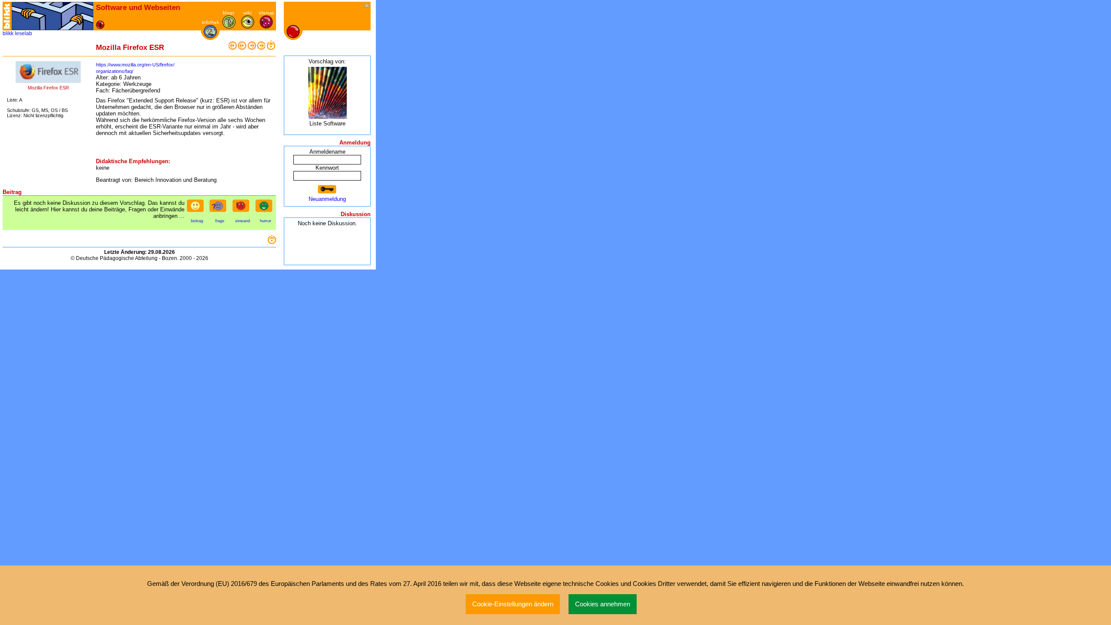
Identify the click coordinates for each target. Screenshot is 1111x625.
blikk (8, 33)
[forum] (229, 26)
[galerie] (247, 26)
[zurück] (242, 48)
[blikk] (7, 16)
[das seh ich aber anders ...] (242, 208)
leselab (23, 33)
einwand (242, 221)
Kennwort (327, 167)
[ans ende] (261, 48)
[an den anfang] (232, 48)
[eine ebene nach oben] (270, 48)
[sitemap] (266, 26)
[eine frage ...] (219, 208)
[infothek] (210, 36)
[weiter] (251, 48)
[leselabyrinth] (52, 16)
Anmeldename (327, 151)
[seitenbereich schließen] (367, 6)
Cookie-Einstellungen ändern (512, 604)
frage (219, 221)
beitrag (197, 221)
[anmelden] (327, 189)
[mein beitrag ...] (197, 208)
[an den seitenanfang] (271, 242)
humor (265, 221)
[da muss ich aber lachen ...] (265, 208)
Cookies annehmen (602, 604)
